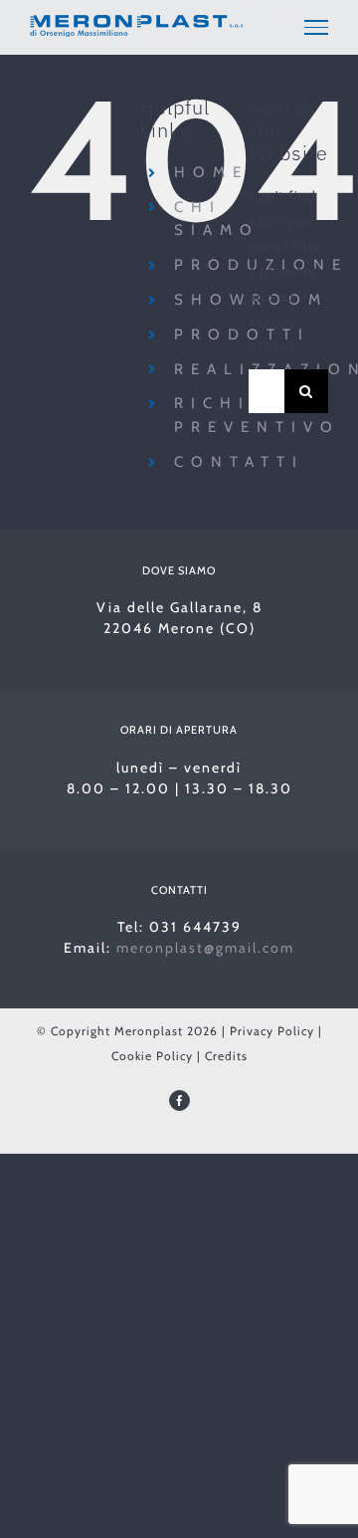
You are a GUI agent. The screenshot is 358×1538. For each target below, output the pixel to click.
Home (211, 172)
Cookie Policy (152, 1055)
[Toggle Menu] (316, 27)
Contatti (239, 462)
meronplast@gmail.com (205, 948)
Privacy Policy (272, 1030)
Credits (226, 1055)
